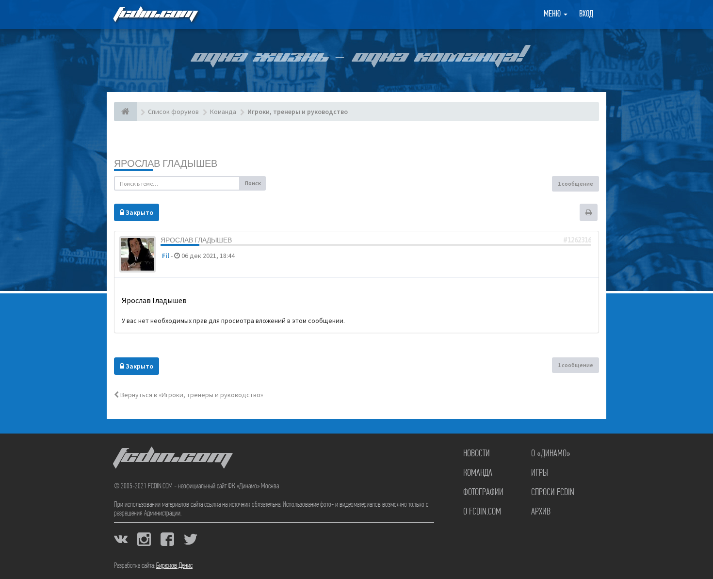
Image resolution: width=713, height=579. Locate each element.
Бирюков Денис (174, 566)
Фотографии (483, 493)
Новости (476, 454)
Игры (539, 473)
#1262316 (577, 240)
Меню (553, 14)
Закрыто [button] (138, 212)
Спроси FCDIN (552, 493)
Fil (165, 255)
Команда (477, 473)
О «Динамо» (550, 454)
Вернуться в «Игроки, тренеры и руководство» (191, 394)
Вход (586, 14)
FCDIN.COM (154, 14)
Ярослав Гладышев (165, 163)
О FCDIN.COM (482, 512)
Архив (541, 512)
